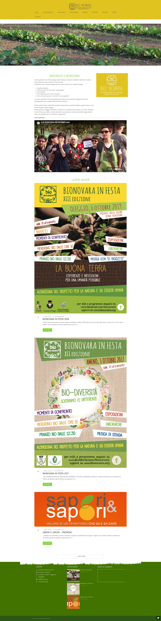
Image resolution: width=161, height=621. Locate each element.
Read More (47, 330)
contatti (38, 17)
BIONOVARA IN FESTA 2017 (56, 473)
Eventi (114, 12)
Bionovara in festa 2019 (56, 319)
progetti (105, 12)
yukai (45, 316)
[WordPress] (80, 6)
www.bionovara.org (43, 582)
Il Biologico (61, 12)
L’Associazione (48, 12)
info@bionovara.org (43, 579)
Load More (81, 556)
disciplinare (74, 12)
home (37, 12)
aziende (85, 12)
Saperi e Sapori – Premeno (57, 532)
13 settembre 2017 (59, 471)
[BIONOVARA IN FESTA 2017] (80, 403)
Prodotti (95, 12)
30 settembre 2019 (59, 316)
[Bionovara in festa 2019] (80, 248)
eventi (49, 316)
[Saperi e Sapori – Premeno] (80, 509)
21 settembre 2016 (59, 529)
